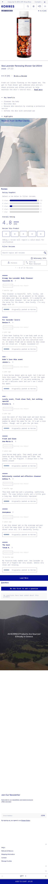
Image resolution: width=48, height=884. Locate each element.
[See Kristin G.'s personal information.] (13, 404)
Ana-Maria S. (7, 441)
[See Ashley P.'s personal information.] (13, 479)
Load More (24, 578)
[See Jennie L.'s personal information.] (13, 362)
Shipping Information (8, 854)
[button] (39, 6)
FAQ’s (3, 848)
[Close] (44, 2)
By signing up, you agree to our (15, 820)
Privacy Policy (25, 820)
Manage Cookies (6, 861)
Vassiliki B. (7, 281)
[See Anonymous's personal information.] (13, 512)
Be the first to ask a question (24, 589)
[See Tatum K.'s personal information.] (12, 547)
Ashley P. (6, 479)
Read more (38, 89)
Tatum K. (6, 547)
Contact (4, 858)
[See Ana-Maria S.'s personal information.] (15, 441)
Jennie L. (6, 362)
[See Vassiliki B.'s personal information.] (15, 281)
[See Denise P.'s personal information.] (13, 322)
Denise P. (6, 322)
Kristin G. (6, 404)
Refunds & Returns (7, 851)
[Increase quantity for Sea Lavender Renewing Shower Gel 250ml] (45, 876)
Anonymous (6, 512)
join (43, 816)
